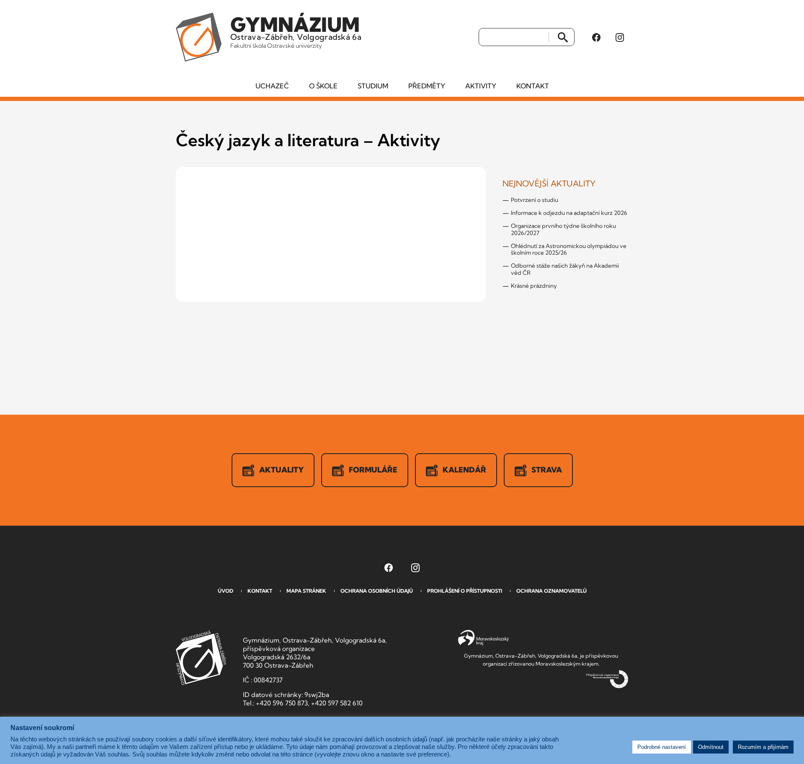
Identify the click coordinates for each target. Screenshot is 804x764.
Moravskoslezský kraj (483, 638)
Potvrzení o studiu (534, 199)
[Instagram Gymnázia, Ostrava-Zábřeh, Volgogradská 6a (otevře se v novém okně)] (619, 37)
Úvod (225, 591)
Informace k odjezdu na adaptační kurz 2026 (569, 212)
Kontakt (532, 86)
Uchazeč (272, 86)
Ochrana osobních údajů (376, 591)
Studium (373, 86)
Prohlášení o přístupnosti (464, 591)
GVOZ (201, 657)
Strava (546, 470)
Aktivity (480, 86)
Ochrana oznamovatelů (551, 591)
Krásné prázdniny (534, 285)
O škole (323, 86)
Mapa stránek (306, 591)
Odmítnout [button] (711, 747)
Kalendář (464, 470)
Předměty (426, 86)
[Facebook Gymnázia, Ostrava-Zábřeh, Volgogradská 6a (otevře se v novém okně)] (596, 37)
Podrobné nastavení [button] (661, 747)
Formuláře (373, 470)
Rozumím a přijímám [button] (763, 747)
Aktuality (281, 470)
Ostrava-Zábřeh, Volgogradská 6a (295, 31)
